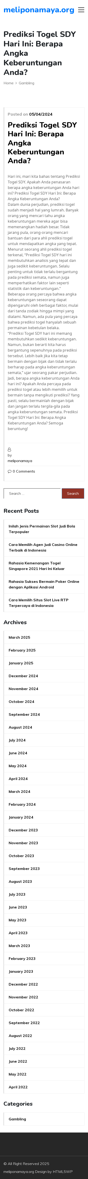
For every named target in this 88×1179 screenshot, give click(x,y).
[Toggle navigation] (81, 10)
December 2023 (23, 830)
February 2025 (22, 650)
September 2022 (24, 1022)
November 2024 (23, 688)
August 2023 (20, 881)
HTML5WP (63, 1171)
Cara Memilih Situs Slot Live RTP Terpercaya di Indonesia (39, 603)
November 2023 (23, 843)
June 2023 (18, 907)
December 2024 (23, 675)
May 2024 (18, 765)
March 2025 (19, 637)
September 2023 (24, 868)
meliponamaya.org (30, 9)
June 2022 (18, 1061)
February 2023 (22, 958)
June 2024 (18, 753)
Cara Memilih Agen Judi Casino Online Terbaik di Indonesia (43, 547)
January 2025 (21, 663)
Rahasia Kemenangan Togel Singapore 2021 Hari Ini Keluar (37, 566)
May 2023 (18, 920)
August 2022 (20, 1035)
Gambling (17, 1119)
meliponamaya (20, 460)
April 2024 (18, 778)
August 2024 (20, 727)
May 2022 (18, 1074)
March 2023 (19, 945)
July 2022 (17, 1048)
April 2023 (18, 932)
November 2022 (23, 997)
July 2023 (17, 894)
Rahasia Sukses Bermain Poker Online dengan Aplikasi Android (44, 584)
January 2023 (21, 971)
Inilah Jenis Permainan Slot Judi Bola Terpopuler (42, 529)
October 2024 (21, 701)
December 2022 (23, 984)
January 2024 (21, 817)
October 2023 (21, 855)
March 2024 (19, 791)
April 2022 (18, 1087)
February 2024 (22, 804)
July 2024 (17, 740)
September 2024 (24, 714)
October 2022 (21, 1010)
